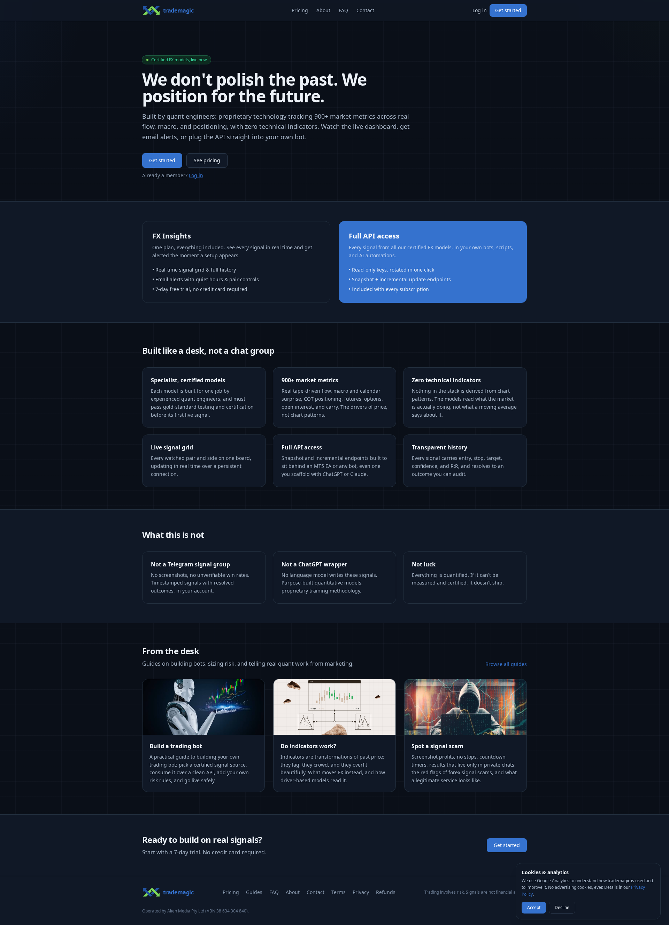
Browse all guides (506, 664)
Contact (365, 10)
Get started (508, 10)
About (323, 10)
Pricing (300, 10)
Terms (338, 892)
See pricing (207, 160)
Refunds (385, 892)
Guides (254, 892)
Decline (562, 907)
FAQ (343, 10)
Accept (533, 907)
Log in (479, 10)
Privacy (361, 892)
